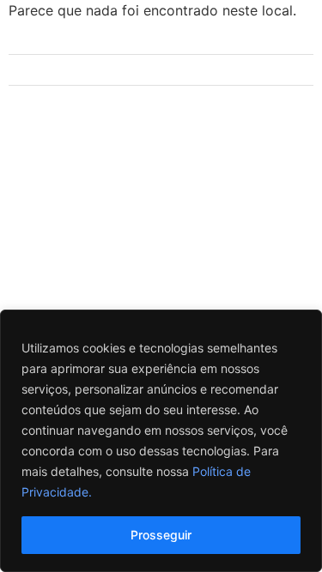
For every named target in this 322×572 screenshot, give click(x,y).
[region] (161, 441)
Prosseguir (161, 534)
